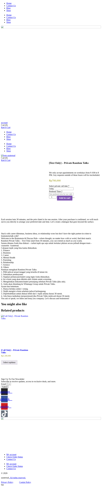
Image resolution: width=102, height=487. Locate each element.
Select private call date (58, 186)
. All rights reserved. (17, 478)
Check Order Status (14, 457)
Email (4, 384)
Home (9, 3)
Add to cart (64, 198)
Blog (8, 8)
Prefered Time (55, 191)
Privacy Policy (7, 482)
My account (11, 454)
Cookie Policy (25, 482)
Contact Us (11, 6)
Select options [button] (9, 362)
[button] (4, 122)
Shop (8, 10)
